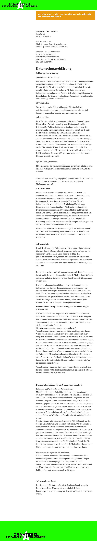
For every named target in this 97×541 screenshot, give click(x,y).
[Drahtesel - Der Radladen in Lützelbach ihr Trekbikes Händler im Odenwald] (20, 5)
